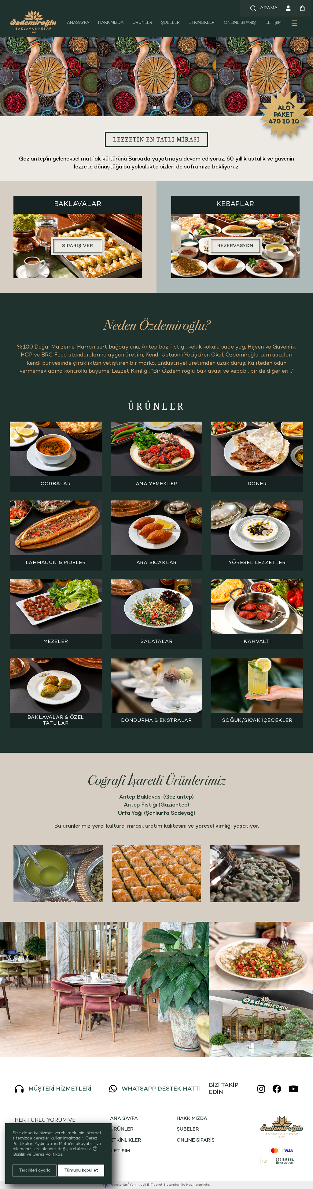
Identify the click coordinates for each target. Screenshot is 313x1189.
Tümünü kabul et (81, 1170)
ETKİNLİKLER (202, 22)
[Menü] (294, 25)
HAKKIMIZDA (110, 22)
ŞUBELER (170, 22)
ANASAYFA (78, 22)
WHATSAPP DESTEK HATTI (161, 1089)
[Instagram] (261, 1089)
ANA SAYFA (124, 1118)
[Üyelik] (288, 8)
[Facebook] (276, 1089)
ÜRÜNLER (142, 22)
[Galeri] (104, 989)
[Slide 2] (158, 107)
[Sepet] (302, 8)
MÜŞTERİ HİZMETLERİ (59, 1089)
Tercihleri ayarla (34, 1170)
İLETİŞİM (273, 22)
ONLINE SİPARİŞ (240, 22)
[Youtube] (293, 1089)
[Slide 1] (154, 107)
